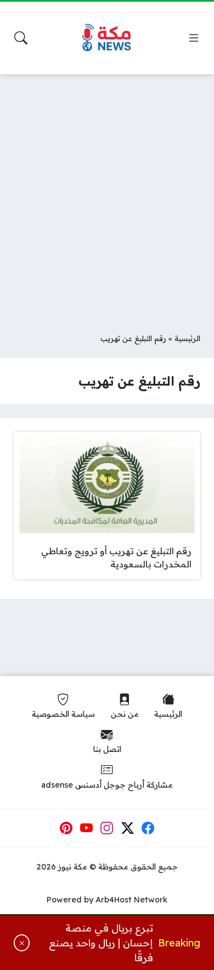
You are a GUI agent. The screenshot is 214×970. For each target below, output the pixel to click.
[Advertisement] (107, 195)
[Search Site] (21, 38)
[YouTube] (86, 828)
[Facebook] (148, 828)
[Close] (22, 942)
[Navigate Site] (194, 38)
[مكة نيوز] (107, 38)
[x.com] (128, 828)
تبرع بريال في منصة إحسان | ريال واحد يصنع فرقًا (101, 942)
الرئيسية (187, 338)
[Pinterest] (66, 828)
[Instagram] (107, 828)
